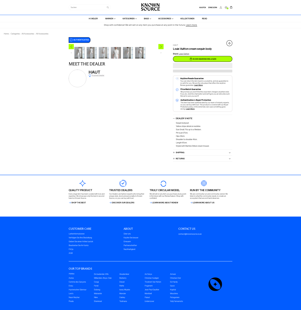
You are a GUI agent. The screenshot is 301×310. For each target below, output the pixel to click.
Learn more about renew (165, 203)
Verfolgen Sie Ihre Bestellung (80, 238)
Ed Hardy (174, 282)
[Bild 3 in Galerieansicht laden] (104, 53)
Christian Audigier (152, 278)
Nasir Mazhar (74, 297)
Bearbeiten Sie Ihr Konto (79, 245)
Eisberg (97, 290)
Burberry (122, 278)
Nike (96, 297)
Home (6, 34)
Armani (173, 274)
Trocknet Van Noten (153, 282)
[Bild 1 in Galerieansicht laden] (79, 53)
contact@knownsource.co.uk (190, 234)
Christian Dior (175, 278)
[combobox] (90, 7)
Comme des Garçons (77, 282)
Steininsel (98, 301)
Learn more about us (203, 203)
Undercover (149, 301)
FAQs (71, 249)
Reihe (121, 286)
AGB (71, 253)
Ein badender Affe (101, 274)
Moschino (174, 294)
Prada (71, 301)
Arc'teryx (148, 274)
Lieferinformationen (77, 234)
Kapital (173, 290)
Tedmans (123, 301)
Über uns (127, 234)
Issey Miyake (124, 290)
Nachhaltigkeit (129, 249)
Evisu (71, 286)
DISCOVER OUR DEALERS (123, 203)
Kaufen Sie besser (131, 238)
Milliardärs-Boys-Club (103, 278)
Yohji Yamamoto (176, 301)
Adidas (71, 274)
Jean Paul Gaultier (152, 290)
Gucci (172, 286)
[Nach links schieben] (71, 52)
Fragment (149, 286)
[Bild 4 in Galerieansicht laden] (116, 53)
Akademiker (124, 274)
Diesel (122, 282)
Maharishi (98, 294)
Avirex (71, 278)
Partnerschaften (130, 245)
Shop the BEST (78, 203)
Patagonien (174, 297)
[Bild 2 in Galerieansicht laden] (92, 53)
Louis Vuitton (184, 54)
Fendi (96, 286)
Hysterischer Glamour (77, 290)
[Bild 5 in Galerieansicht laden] (128, 53)
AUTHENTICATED (81, 40)
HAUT (94, 72)
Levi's (71, 294)
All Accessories (28, 34)
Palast (147, 297)
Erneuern (127, 242)
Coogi (96, 282)
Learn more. (191, 25)
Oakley (122, 297)
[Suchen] (107, 7)
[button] (202, 65)
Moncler (122, 294)
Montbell (148, 294)
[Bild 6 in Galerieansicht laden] (140, 53)
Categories (15, 34)
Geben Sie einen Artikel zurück (81, 242)
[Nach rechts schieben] (161, 52)
